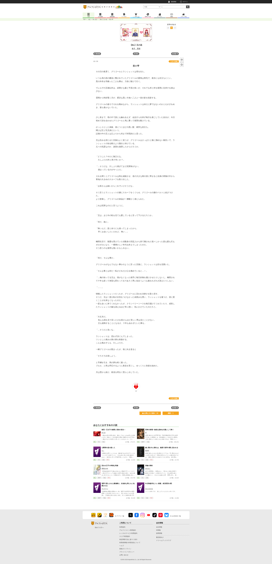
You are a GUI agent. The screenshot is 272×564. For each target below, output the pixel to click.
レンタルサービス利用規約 (128, 533)
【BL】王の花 (103, 19)
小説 (89, 19)
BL (94, 441)
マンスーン (105, 488)
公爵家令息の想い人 (108, 447)
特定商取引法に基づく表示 (128, 539)
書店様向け (160, 537)
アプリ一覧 (120, 516)
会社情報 (159, 527)
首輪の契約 (149, 465)
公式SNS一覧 (176, 516)
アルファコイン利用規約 (127, 530)
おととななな (149, 488)
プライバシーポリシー (126, 552)
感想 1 (170, 413)
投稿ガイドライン (125, 549)
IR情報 (158, 530)
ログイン (185, 1)
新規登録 (173, 1)
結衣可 (147, 450)
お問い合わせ (123, 555)
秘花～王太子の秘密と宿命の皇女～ (114, 429)
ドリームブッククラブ (163, 540)
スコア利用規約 (124, 536)
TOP (84, 19)
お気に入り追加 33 (151, 413)
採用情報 (159, 533)
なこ (103, 450)
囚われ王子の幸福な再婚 (110, 465)
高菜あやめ (105, 468)
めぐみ (103, 432)
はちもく (147, 468)
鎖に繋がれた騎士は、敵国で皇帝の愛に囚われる (161, 447)
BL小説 (95, 19)
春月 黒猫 (136, 48)
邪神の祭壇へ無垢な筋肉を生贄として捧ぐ (159, 429)
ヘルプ (121, 545)
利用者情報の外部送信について (129, 542)
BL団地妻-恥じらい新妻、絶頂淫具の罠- (158, 483)
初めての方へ (99, 527)
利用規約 (122, 527)
